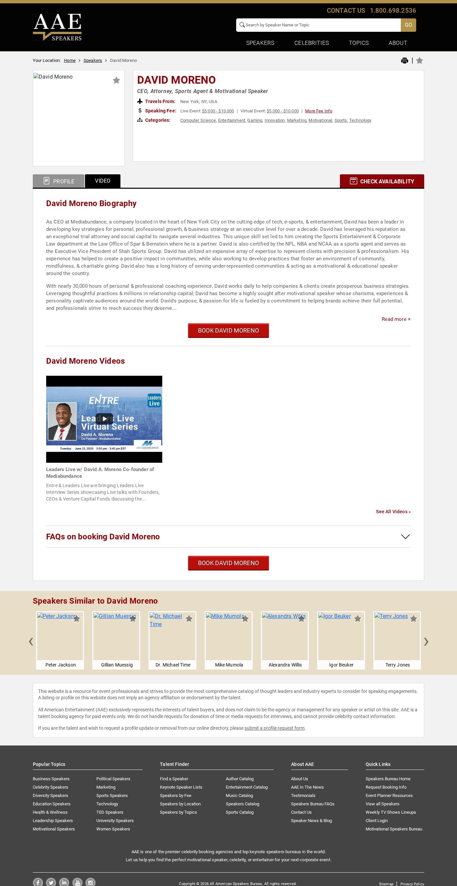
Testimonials (303, 795)
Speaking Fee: (160, 110)
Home (70, 60)
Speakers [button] (260, 42)
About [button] (398, 42)
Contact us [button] (346, 10)
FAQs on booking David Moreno (103, 536)
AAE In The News (307, 787)
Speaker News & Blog (311, 820)
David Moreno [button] (176, 80)
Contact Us (301, 812)
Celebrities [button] (311, 42)
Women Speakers (113, 828)
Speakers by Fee (175, 795)
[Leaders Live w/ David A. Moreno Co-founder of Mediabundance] (104, 419)
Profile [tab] (63, 181)
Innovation (275, 120)
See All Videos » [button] (393, 511)
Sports (341, 120)
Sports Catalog (240, 812)
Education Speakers (52, 803)
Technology (360, 120)
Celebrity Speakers (50, 787)
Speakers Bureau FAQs (313, 803)
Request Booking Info (386, 787)
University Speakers (115, 820)
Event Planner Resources (389, 795)
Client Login (377, 820)
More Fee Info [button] (318, 110)
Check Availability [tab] (386, 181)
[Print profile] (404, 61)
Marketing (296, 120)
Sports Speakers (112, 795)
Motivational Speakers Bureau (394, 828)
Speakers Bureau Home (388, 778)
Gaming (254, 120)
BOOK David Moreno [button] (228, 330)
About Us (299, 778)
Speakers (93, 60)
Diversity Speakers (50, 795)
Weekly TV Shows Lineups (391, 812)
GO (408, 25)
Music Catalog (239, 795)
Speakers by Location (180, 803)
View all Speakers (382, 803)
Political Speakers (113, 778)
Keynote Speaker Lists (181, 787)
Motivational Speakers (54, 828)
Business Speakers (51, 778)
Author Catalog (240, 778)
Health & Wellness (50, 812)
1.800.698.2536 (393, 10)
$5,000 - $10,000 (218, 110)
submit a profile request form (274, 728)
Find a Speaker (174, 778)
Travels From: (159, 101)
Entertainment (231, 120)
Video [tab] (102, 181)
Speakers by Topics (178, 812)
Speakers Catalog (242, 803)
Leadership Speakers (53, 820)
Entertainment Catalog (247, 787)
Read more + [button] (396, 319)
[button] (31, 640)
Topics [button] (359, 42)
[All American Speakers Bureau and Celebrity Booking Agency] (57, 26)
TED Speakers (109, 812)
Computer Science (198, 120)
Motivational (320, 120)
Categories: (157, 120)
